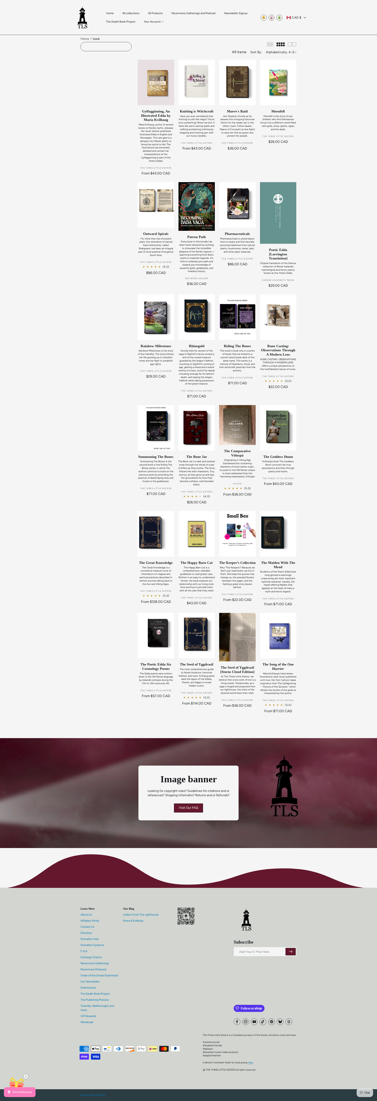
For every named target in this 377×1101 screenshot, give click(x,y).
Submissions (88, 987)
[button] (154, 22)
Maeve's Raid (237, 111)
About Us (86, 914)
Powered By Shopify (93, 1095)
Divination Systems (92, 945)
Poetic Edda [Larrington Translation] (278, 254)
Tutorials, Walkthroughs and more (97, 1008)
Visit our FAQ (188, 808)
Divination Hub (90, 938)
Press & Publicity (133, 920)
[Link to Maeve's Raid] (237, 82)
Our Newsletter (90, 981)
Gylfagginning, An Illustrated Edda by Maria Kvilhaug (156, 115)
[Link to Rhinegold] (196, 317)
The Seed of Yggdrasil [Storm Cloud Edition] (237, 670)
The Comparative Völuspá (237, 453)
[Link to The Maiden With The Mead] (278, 534)
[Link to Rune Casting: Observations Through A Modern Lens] (278, 317)
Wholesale (87, 1022)
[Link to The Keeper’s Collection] (237, 534)
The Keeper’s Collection (237, 563)
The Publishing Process (95, 999)
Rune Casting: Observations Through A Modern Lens (278, 350)
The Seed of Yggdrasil (196, 664)
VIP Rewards (88, 1016)
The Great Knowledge (156, 563)
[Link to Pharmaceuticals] (237, 205)
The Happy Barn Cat (196, 563)
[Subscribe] (290, 951)
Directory (86, 932)
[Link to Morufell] (278, 82)
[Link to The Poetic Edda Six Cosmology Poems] (156, 635)
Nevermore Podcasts (94, 969)
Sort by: (256, 52)
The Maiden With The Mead (278, 565)
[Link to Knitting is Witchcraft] (196, 82)
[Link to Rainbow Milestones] (156, 317)
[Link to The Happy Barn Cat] (196, 534)
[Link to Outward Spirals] (156, 205)
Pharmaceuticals (237, 234)
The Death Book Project (95, 993)
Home (85, 39)
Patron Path (196, 237)
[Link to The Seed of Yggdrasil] (196, 635)
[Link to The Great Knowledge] (156, 534)
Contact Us (87, 926)
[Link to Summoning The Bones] (156, 428)
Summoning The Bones (155, 457)
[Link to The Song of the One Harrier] (278, 635)
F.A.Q (84, 951)
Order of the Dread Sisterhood (99, 975)
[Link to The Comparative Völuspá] (237, 425)
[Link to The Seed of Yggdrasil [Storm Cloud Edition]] (237, 637)
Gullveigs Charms (91, 957)
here (250, 1062)
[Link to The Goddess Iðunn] (278, 428)
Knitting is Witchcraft (196, 111)
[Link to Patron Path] (196, 206)
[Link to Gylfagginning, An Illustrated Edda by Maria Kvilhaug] (156, 82)
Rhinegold (196, 346)
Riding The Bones (237, 346)
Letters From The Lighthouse (141, 914)
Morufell (278, 111)
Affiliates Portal (90, 920)
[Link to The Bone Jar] (196, 428)
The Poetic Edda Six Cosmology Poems (155, 666)
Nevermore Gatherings (95, 963)
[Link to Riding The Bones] (237, 317)
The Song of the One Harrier (278, 666)
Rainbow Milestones (156, 346)
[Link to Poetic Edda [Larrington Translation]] (278, 213)
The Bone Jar (196, 457)
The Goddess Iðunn (278, 457)
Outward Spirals (155, 234)
